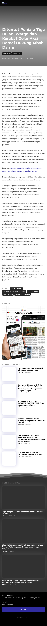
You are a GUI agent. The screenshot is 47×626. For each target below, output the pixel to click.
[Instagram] (19, 622)
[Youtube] (31, 622)
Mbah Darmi (8, 294)
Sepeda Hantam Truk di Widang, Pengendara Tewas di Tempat (31, 421)
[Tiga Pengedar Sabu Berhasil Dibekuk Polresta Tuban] (9, 374)
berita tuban (16, 289)
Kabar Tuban (18, 58)
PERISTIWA (17, 53)
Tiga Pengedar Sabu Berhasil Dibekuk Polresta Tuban (30, 369)
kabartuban (33, 291)
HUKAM (20, 393)
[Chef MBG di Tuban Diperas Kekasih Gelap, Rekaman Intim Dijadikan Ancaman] (9, 408)
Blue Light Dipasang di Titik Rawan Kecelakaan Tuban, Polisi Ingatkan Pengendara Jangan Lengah (30, 388)
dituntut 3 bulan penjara (14, 291)
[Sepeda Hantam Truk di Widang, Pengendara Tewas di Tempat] (9, 425)
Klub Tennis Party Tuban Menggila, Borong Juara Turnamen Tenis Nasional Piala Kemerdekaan (31, 438)
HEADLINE (7, 53)
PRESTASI (20, 443)
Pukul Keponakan (22, 294)
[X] (27, 622)
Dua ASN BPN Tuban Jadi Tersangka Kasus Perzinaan (30, 453)
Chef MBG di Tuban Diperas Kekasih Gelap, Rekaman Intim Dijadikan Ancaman (31, 404)
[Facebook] (16, 622)
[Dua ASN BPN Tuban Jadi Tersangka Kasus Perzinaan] (9, 458)
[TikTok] (23, 622)
